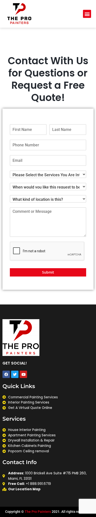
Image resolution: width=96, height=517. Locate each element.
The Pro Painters (38, 512)
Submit (48, 272)
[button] (87, 14)
